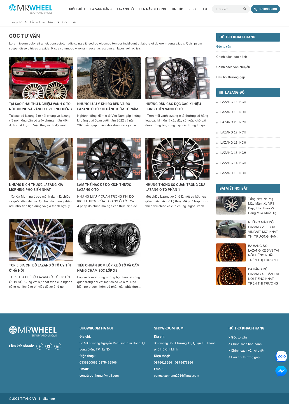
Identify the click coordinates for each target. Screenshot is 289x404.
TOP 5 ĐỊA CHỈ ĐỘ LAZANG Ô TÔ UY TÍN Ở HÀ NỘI (40, 268)
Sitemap (49, 398)
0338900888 (267, 9)
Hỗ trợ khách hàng (42, 22)
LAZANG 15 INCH (233, 152)
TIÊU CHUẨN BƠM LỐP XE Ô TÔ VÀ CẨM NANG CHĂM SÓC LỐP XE (108, 268)
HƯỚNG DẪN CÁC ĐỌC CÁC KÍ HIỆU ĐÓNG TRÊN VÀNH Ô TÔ (173, 106)
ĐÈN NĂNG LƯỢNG (152, 9)
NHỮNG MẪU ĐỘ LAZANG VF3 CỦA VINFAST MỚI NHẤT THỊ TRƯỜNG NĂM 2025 (263, 229)
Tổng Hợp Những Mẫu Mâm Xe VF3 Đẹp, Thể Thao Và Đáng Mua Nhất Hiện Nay (263, 206)
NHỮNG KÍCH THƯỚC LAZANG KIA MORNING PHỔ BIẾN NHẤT (36, 187)
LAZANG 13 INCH (233, 173)
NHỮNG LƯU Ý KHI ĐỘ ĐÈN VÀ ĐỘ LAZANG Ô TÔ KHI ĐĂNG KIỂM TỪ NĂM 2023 (107, 107)
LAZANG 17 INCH (233, 132)
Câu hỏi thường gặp (230, 77)
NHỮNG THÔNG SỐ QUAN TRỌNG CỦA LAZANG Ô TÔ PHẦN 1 (175, 187)
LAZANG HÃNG (101, 9)
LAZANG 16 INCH (233, 142)
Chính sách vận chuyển (233, 67)
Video (193, 9)
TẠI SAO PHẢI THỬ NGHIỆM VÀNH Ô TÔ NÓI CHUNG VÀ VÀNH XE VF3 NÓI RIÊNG (40, 106)
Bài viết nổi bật (233, 188)
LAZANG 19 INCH (233, 112)
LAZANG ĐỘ (125, 9)
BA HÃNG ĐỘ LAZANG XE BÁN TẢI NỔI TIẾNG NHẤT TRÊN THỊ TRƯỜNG (263, 253)
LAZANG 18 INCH (233, 102)
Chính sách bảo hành (231, 56)
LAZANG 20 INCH (233, 122)
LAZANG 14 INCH (233, 163)
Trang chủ (15, 22)
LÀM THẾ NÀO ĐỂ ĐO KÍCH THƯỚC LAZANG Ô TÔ (104, 187)
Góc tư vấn (69, 22)
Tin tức (177, 9)
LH (205, 9)
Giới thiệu (77, 9)
